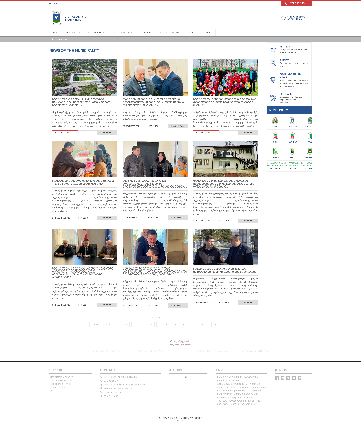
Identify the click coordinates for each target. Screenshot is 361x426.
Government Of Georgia (212, 350)
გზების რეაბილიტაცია (230, 384)
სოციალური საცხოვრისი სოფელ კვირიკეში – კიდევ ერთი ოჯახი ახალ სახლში (84, 182)
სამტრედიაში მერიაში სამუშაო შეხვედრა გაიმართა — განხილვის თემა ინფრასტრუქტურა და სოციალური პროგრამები (82, 273)
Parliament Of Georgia (148, 350)
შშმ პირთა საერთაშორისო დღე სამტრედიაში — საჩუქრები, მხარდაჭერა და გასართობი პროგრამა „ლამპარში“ (155, 271)
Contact (207, 33)
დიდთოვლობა (226, 397)
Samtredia (292, 127)
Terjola (275, 157)
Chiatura (293, 168)
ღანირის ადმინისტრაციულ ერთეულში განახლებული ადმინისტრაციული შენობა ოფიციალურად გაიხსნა (153, 102)
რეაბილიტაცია (240, 387)
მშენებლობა (244, 397)
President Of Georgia (106, 350)
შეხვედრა (223, 387)
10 (184, 324)
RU (57, 3)
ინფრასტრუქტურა (228, 380)
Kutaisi (275, 127)
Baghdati (293, 142)
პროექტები (253, 384)
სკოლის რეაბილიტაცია (245, 404)
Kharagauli (275, 168)
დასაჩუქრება (252, 401)
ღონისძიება (258, 387)
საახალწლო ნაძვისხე (230, 394)
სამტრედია (251, 377)
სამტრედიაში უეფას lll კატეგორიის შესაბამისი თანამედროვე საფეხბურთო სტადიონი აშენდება (81, 102)
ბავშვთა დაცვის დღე (230, 401)
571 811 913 (297, 3)
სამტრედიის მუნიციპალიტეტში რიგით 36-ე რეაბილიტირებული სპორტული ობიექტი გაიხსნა (224, 102)
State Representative (255, 350)
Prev (107, 324)
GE (50, 3)
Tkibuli (292, 157)
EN (54, 3)
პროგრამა (252, 394)
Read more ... (107, 133)
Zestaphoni (310, 157)
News (56, 33)
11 (193, 324)
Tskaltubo (310, 127)
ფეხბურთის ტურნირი (248, 391)
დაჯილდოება (225, 391)
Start (95, 324)
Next (204, 324)
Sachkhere (310, 168)
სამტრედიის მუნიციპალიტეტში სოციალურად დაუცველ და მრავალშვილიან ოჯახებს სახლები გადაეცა (155, 183)
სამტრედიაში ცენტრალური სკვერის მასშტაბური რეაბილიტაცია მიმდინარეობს (224, 270)
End (216, 324)
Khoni (275, 142)
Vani (310, 142)
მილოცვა (223, 404)
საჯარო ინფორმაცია (229, 377)
